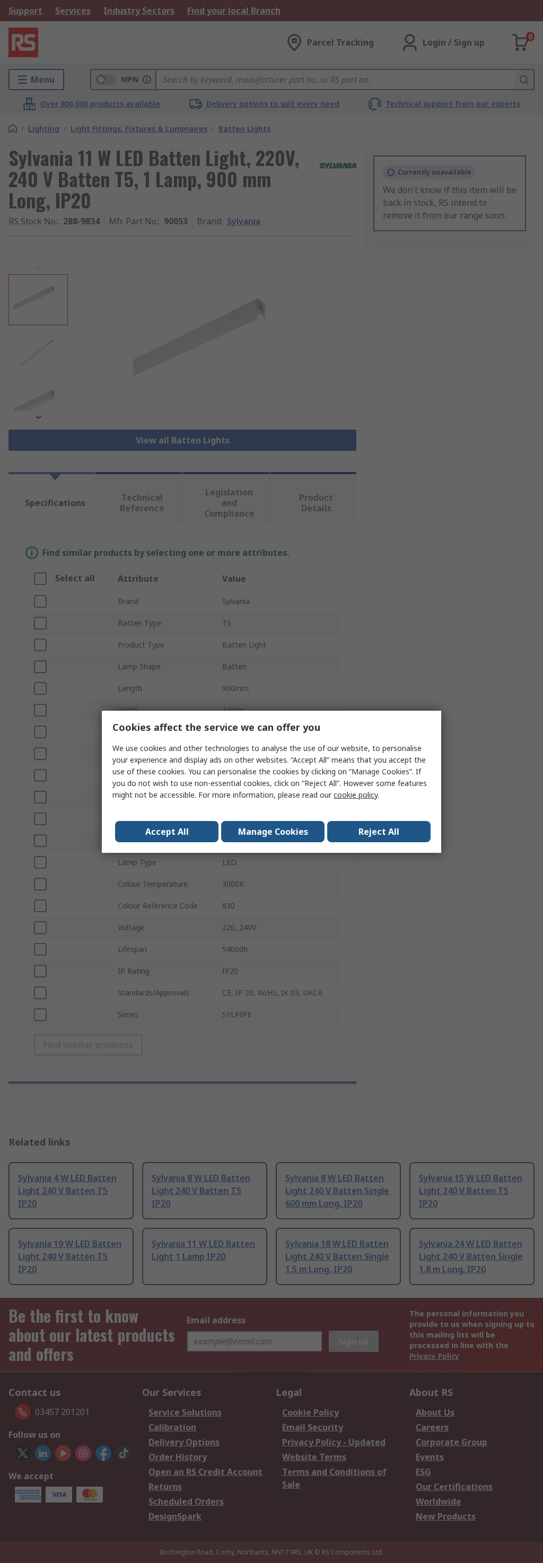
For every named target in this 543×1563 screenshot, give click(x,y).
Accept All (167, 831)
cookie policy (356, 795)
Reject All (378, 831)
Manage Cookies (273, 831)
